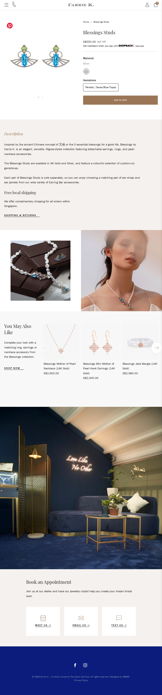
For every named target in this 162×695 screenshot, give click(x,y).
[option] (40, 56)
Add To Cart (120, 100)
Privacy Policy (81, 680)
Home (86, 21)
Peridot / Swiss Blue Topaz (100, 87)
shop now (12, 368)
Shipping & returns (20, 215)
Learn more (139, 46)
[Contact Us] (14, 6)
